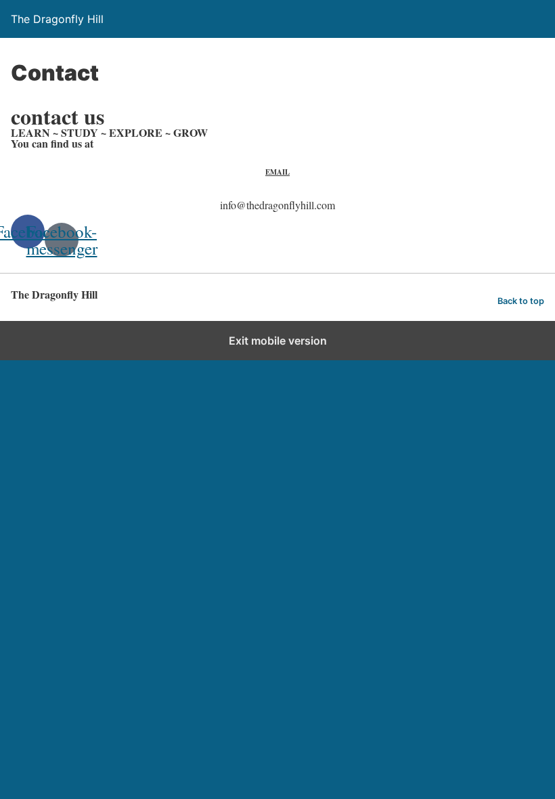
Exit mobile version (278, 340)
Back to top (520, 301)
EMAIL (277, 172)
